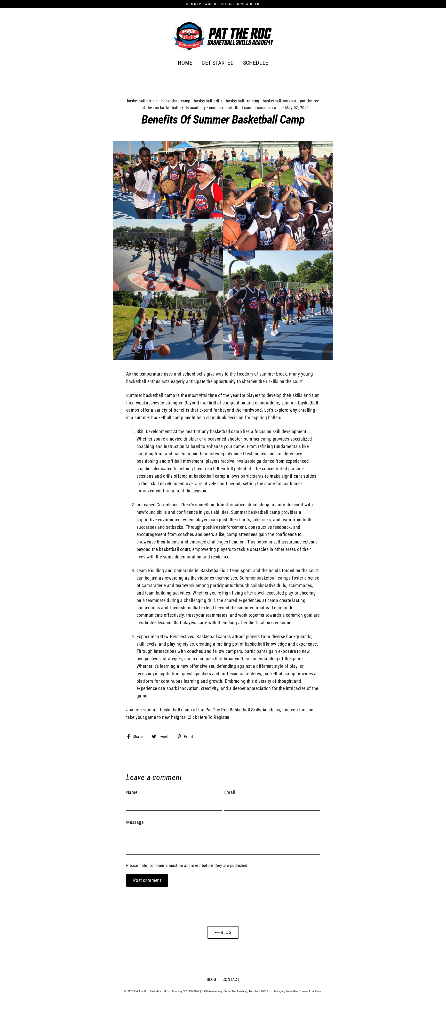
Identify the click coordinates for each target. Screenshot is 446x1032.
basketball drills (208, 101)
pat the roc (309, 101)
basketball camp (175, 101)
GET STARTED (218, 63)
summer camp (269, 107)
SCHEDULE (255, 63)
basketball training (242, 101)
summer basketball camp (231, 107)
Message (135, 822)
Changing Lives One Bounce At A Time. (298, 991)
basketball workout (279, 101)
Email (229, 792)
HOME (185, 63)
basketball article (142, 101)
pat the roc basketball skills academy (172, 107)
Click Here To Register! (209, 717)
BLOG (226, 932)
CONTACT (230, 979)
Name (132, 792)
